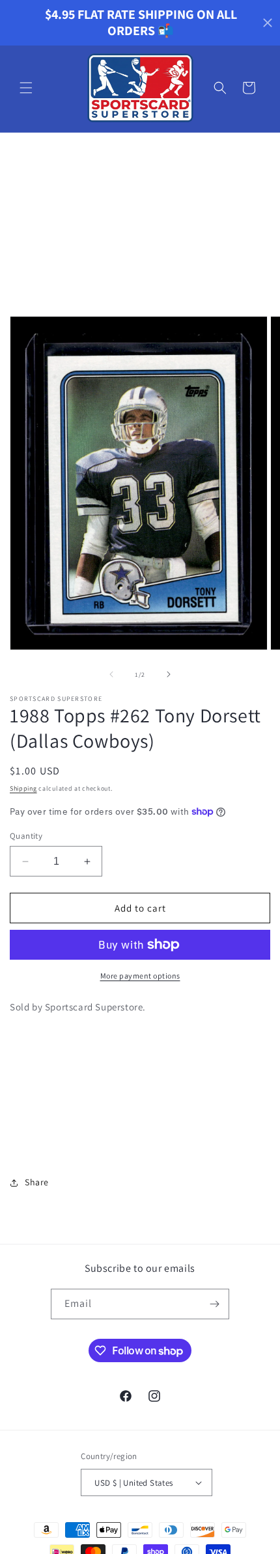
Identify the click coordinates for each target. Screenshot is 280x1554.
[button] (26, 87)
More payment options (140, 976)
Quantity (26, 835)
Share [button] (37, 1182)
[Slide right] (168, 674)
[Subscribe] (214, 1304)
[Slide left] (111, 674)
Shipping (23, 788)
